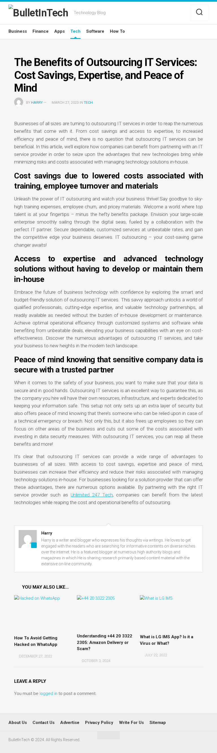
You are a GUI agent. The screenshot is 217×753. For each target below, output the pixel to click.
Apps (59, 31)
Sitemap (157, 722)
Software (95, 31)
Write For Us (131, 722)
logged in (48, 693)
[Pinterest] (183, 13)
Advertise (69, 722)
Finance (40, 31)
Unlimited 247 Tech (92, 495)
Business (17, 31)
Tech (75, 31)
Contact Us (43, 722)
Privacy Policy (99, 722)
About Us (17, 722)
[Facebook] (174, 13)
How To (117, 31)
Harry (37, 102)
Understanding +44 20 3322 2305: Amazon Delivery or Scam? (104, 642)
